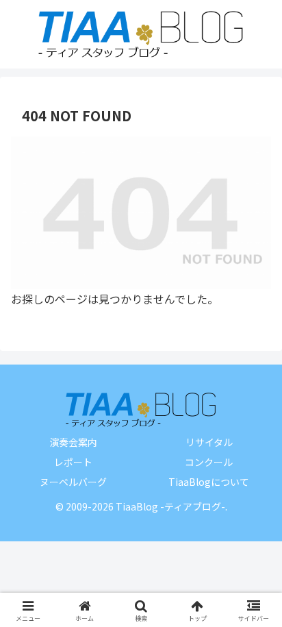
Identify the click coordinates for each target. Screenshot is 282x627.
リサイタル (209, 442)
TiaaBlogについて (208, 482)
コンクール (209, 462)
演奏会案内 (73, 442)
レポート (73, 462)
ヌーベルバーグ (73, 482)
